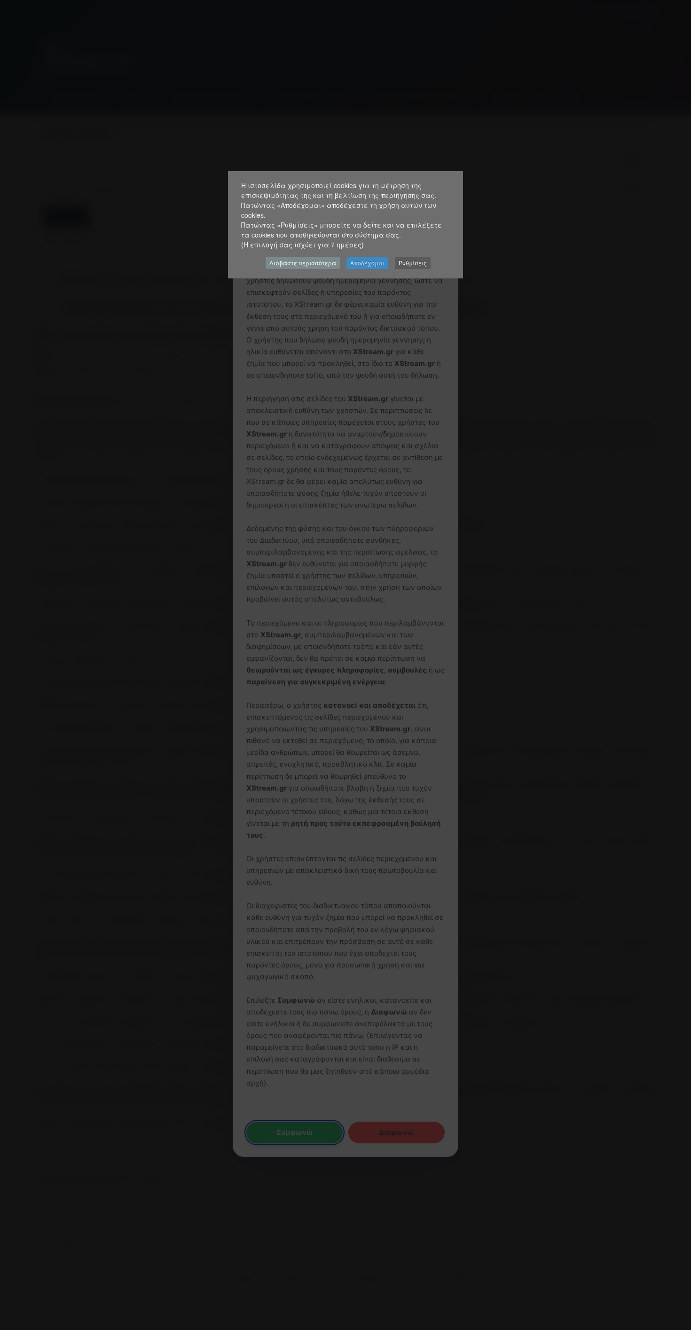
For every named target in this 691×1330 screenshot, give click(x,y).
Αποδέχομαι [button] (367, 263)
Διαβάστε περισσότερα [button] (302, 263)
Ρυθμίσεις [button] (413, 263)
